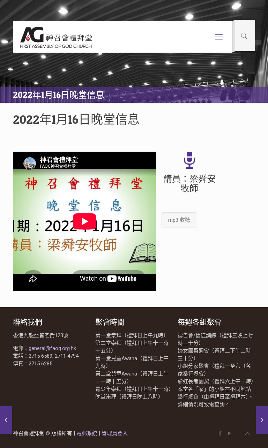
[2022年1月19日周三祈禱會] (262, 420)
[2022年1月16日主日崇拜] (6, 420)
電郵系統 (87, 433)
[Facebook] (220, 433)
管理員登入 (115, 433)
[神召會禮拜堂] (56, 37)
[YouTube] (229, 433)
